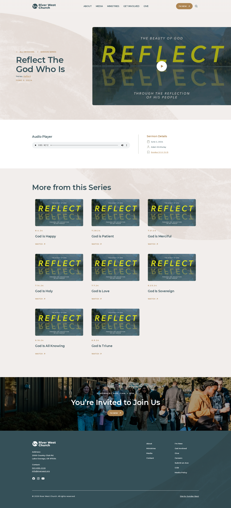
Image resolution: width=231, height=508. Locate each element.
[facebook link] (33, 478)
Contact (150, 458)
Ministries (151, 448)
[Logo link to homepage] (44, 6)
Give (177, 453)
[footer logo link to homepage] (84, 443)
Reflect (27, 76)
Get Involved (181, 448)
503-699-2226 (39, 468)
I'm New (179, 443)
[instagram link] (38, 478)
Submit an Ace (181, 463)
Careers (178, 458)
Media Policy (181, 472)
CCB (177, 468)
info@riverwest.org (41, 471)
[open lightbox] (161, 66)
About (149, 443)
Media (149, 453)
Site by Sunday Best (189, 496)
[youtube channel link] (43, 478)
